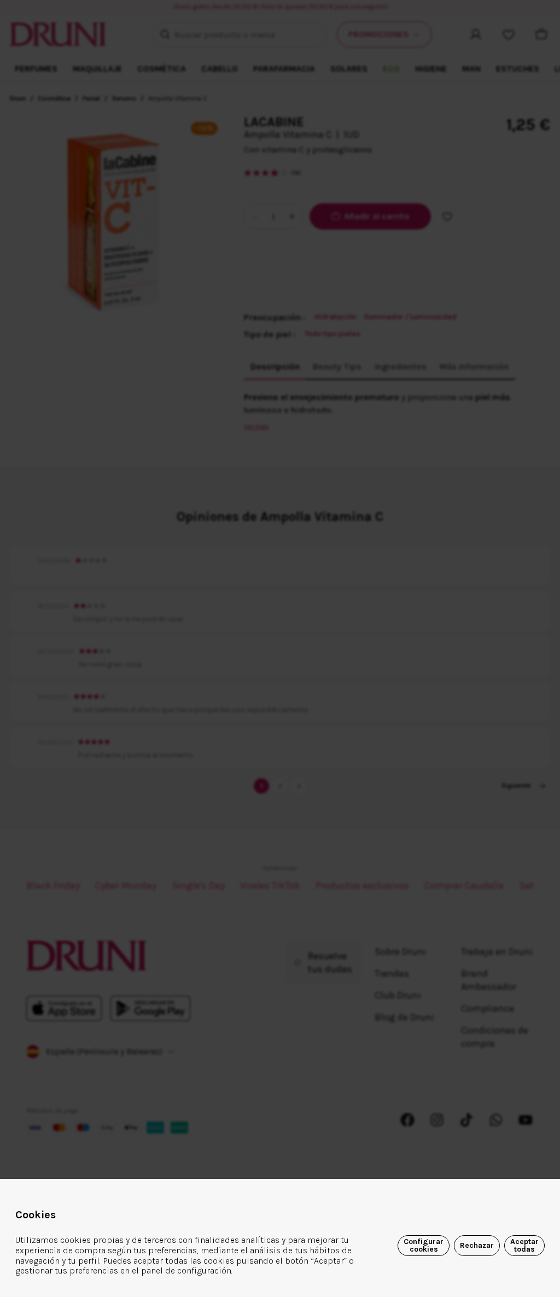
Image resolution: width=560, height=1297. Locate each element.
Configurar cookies (424, 1245)
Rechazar (477, 1245)
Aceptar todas (524, 1245)
